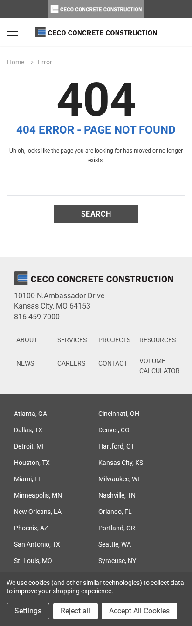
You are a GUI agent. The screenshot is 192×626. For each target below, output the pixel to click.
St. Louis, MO (33, 560)
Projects (114, 340)
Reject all (75, 610)
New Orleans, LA (38, 511)
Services (72, 340)
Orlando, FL (115, 511)
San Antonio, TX (37, 544)
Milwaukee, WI (118, 479)
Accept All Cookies (139, 610)
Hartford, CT (116, 446)
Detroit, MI (29, 446)
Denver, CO (114, 430)
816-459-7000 (37, 316)
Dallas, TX (28, 430)
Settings (27, 610)
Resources (157, 340)
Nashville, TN (117, 495)
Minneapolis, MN (38, 495)
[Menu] (12, 31)
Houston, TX (32, 462)
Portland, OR (116, 528)
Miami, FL (28, 479)
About (26, 340)
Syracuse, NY (117, 560)
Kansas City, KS (120, 462)
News (25, 363)
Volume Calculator (159, 365)
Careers (71, 363)
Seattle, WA (114, 544)
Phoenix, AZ (31, 528)
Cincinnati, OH (118, 413)
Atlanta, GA (30, 413)
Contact (112, 363)
